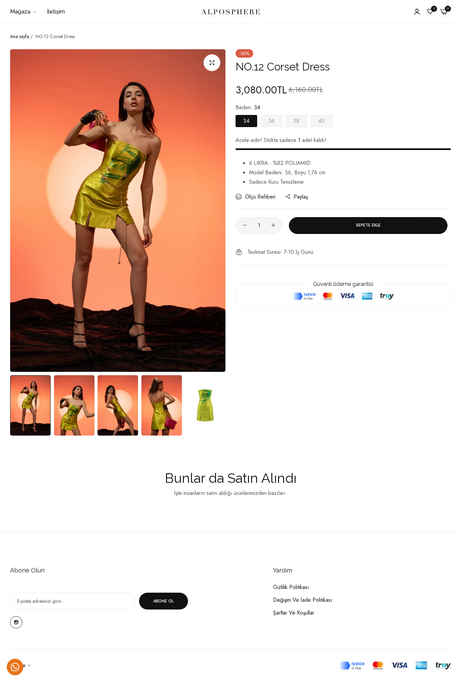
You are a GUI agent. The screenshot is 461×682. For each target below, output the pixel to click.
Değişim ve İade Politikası (302, 600)
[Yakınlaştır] (212, 62)
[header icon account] (417, 12)
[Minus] (244, 225)
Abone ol (163, 601)
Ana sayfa (19, 36)
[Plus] (273, 225)
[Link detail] (16, 622)
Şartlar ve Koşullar (293, 613)
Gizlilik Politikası (291, 587)
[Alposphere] (230, 12)
